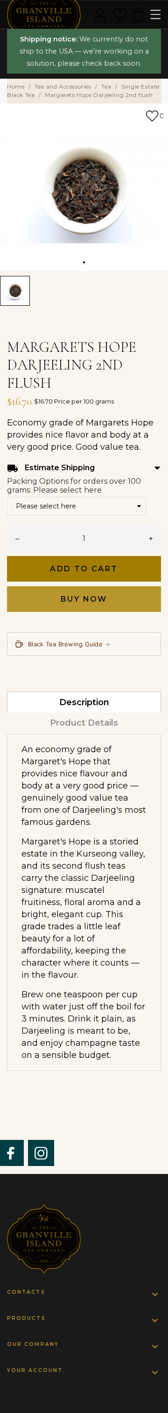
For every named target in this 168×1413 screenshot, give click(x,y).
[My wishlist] (119, 14)
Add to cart (84, 568)
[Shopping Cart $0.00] (138, 14)
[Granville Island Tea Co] (84, 1238)
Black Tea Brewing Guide (69, 644)
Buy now (84, 599)
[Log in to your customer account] (100, 14)
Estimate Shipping (84, 468)
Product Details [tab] (84, 723)
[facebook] (11, 1153)
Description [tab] (84, 702)
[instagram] (41, 1153)
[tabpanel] (84, 187)
